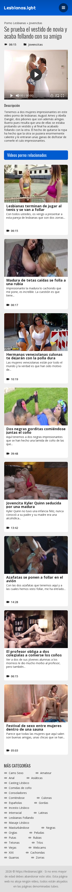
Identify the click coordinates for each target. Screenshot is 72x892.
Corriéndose (17, 797)
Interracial (15, 812)
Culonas (46, 797)
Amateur (45, 773)
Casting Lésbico (19, 783)
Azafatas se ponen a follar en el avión (34, 579)
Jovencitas (35, 23)
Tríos (39, 842)
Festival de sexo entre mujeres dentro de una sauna (33, 727)
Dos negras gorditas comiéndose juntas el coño (36, 430)
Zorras (40, 857)
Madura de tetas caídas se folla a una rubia (36, 282)
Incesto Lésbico (19, 807)
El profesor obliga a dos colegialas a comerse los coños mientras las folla (34, 655)
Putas (12, 837)
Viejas (12, 847)
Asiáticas (37, 778)
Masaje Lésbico (19, 822)
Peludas (39, 832)
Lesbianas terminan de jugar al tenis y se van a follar (34, 208)
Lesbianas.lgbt (20, 8)
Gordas (43, 802)
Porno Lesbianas (15, 23)
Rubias (37, 837)
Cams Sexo (16, 773)
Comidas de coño (20, 788)
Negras (50, 827)
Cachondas (37, 852)
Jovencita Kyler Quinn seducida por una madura (33, 505)
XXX (11, 852)
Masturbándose (19, 827)
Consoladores (18, 793)
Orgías (13, 832)
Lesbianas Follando (21, 817)
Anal (11, 778)
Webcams (39, 847)
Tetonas (14, 842)
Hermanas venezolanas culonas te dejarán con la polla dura (34, 356)
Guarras (14, 857)
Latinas (43, 812)
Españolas (15, 802)
